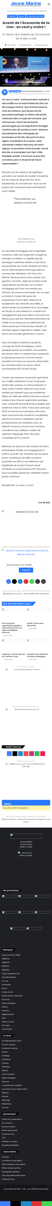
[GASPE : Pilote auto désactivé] (38, 614)
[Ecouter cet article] (5, 92)
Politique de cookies (9, 1141)
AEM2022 (43, 11)
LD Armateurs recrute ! (26, 667)
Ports (4, 1018)
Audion (47, 95)
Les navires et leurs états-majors (14, 1089)
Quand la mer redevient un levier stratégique (37, 655)
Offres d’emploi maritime (11, 1168)
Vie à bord (6, 1025)
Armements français (10, 1048)
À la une (5, 981)
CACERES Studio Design (39, 1189)
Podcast (5, 1096)
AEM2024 (5, 962)
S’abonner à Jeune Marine (12, 1119)
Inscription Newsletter (10, 1145)
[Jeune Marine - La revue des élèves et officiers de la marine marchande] (26, 4)
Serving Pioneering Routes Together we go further (26, 816)
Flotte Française (8, 1074)
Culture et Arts (7, 992)
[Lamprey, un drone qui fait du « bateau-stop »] (13, 645)
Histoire (5, 1007)
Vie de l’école (7, 1029)
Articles (5, 1052)
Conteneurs (6, 1059)
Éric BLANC (11, 45)
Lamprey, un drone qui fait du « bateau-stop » (13, 655)
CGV (3, 1138)
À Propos (5, 1157)
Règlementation (8, 1014)
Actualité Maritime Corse (11, 1041)
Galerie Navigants (9, 1003)
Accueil (10, 11)
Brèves (21, 16)
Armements (6, 985)
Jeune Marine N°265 (35, 16)
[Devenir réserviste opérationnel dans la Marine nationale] (26, 552)
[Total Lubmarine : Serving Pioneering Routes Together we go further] (26, 821)
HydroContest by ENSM (11, 955)
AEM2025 (5, 959)
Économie (5, 999)
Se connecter (7, 1123)
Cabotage (5, 1056)
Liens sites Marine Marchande (13, 1175)
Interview (5, 1011)
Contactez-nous (8, 1134)
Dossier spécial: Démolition (12, 996)
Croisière (5, 1063)
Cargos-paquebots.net (10, 973)
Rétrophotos (6, 1104)
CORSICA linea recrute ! (26, 761)
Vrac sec (5, 1107)
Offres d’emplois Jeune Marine (13, 1164)
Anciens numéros (8, 1044)
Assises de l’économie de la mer (26, 11)
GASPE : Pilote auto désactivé (35, 624)
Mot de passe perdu (9, 1130)
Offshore (5, 1093)
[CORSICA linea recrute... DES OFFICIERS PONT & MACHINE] (26, 595)
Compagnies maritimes (11, 1172)
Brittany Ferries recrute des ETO (26, 707)
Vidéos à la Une (8, 1022)
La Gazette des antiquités (12, 1085)
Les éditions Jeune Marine (12, 1161)
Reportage (6, 1100)
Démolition (6, 1067)
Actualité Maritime (9, 977)
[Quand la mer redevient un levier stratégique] (38, 645)
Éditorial (5, 1070)
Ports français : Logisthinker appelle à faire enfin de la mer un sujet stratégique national (12, 628)
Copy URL (26, 570)
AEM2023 (5, 966)
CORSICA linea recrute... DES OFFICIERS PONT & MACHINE (26, 591)
